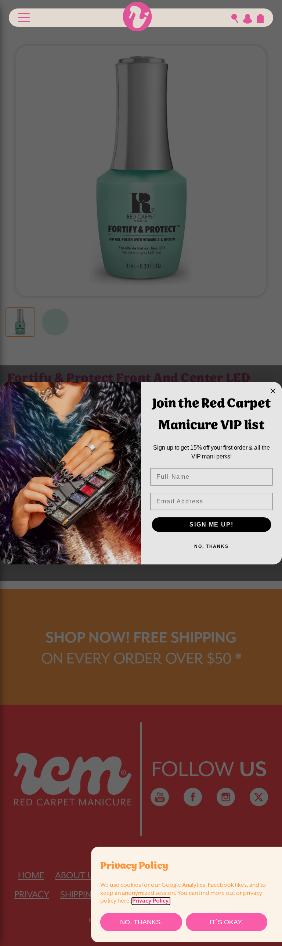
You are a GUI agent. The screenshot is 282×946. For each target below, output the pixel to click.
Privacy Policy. (151, 901)
